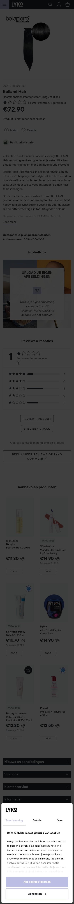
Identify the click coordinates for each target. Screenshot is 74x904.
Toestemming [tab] (14, 820)
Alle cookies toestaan (37, 881)
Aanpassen (35, 893)
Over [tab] (60, 820)
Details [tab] (37, 820)
